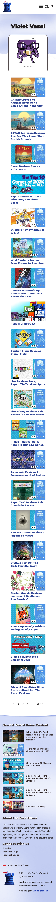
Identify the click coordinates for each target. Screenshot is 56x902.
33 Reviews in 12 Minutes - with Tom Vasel (39, 764)
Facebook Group (11, 855)
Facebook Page (10, 851)
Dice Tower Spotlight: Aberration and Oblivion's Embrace (38, 778)
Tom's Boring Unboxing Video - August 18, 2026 (37, 750)
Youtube (7, 848)
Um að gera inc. (40, 891)
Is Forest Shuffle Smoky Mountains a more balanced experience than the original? (39, 736)
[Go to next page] (33, 704)
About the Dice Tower (18, 865)
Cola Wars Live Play (35, 806)
